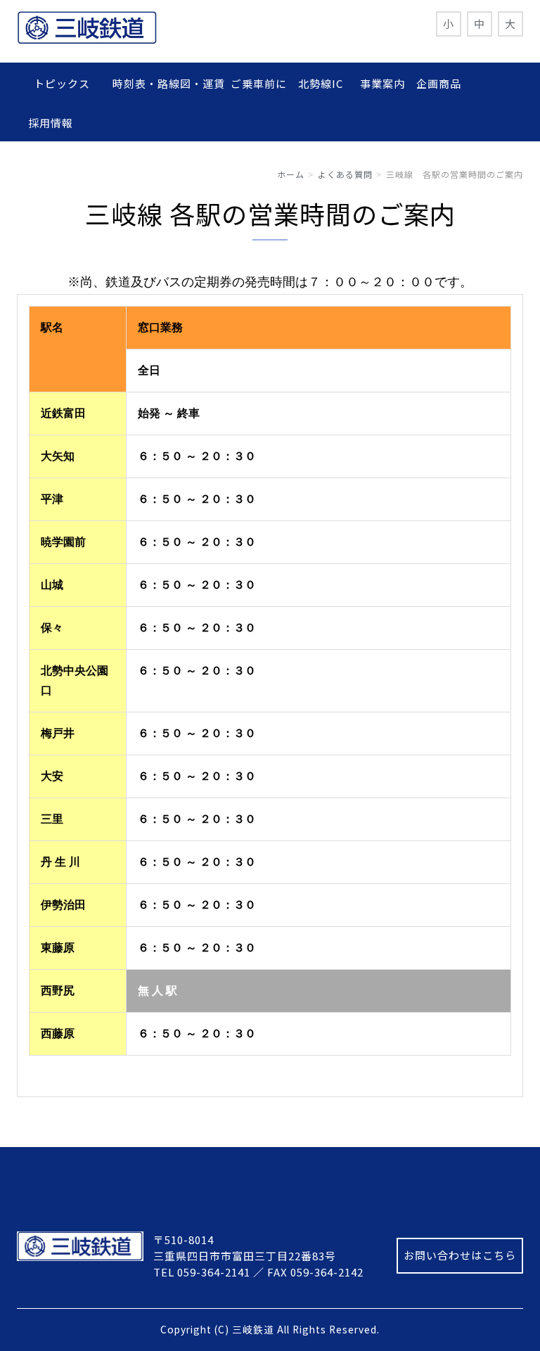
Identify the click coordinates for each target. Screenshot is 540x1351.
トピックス (67, 83)
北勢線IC (320, 83)
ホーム (290, 174)
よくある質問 (345, 174)
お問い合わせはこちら (460, 1255)
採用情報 (50, 122)
